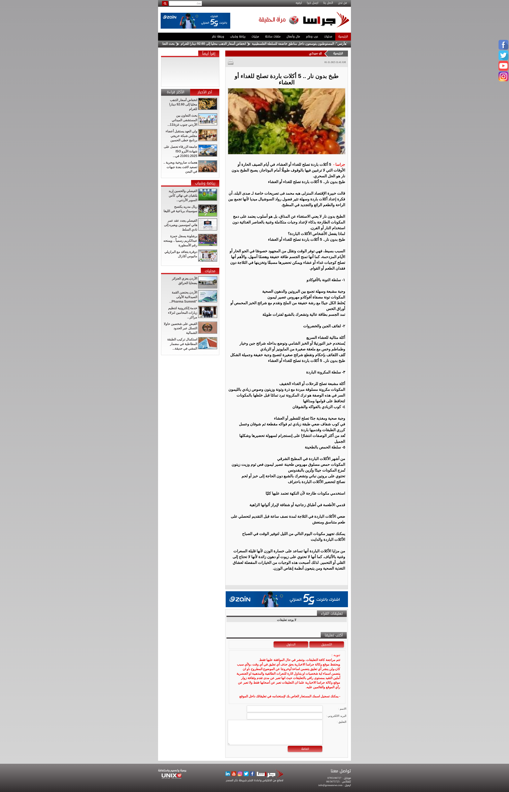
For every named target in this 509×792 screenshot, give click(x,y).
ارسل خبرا (312, 3)
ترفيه (299, 3)
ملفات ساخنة (273, 36)
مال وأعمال (293, 36)
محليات (328, 36)
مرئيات (255, 36)
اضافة (305, 749)
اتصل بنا (328, 3)
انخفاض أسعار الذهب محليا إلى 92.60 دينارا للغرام (240, 43)
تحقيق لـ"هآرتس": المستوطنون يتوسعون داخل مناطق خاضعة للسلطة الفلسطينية (332, 43)
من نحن (342, 3)
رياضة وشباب (238, 36)
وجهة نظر (218, 36)
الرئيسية (343, 36)
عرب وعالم (312, 36)
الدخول (291, 644)
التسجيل (326, 644)
